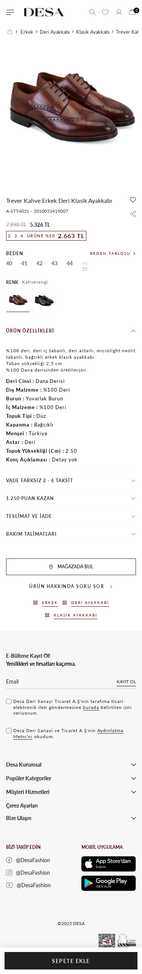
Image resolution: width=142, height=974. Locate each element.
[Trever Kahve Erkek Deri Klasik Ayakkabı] (18, 300)
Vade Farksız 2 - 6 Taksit (39, 480)
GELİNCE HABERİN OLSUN (85, 269)
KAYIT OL (126, 681)
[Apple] (108, 864)
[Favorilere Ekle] (133, 200)
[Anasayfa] (12, 31)
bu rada (91, 707)
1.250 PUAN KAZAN (30, 498)
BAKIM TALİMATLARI (31, 534)
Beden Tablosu (110, 253)
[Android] (108, 883)
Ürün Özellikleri (30, 331)
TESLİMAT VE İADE (29, 516)
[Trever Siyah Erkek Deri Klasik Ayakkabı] (44, 300)
